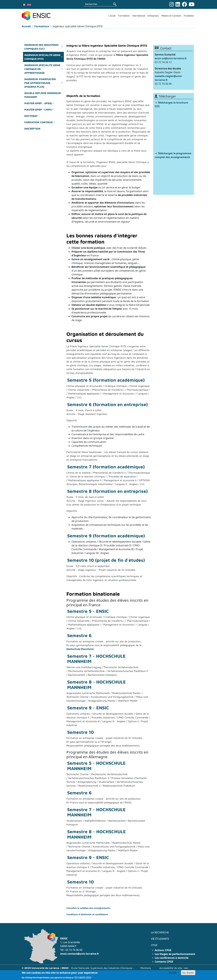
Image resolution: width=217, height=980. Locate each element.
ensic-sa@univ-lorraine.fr (171, 58)
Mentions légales (145, 970)
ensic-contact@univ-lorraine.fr (79, 953)
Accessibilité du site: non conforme (173, 970)
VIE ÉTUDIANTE (160, 939)
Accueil (26, 26)
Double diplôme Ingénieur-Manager (43, 95)
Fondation (189, 15)
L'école (112, 15)
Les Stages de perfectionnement (175, 954)
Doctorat (31, 115)
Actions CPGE (163, 950)
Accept (172, 972)
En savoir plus (83, 977)
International (138, 15)
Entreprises (153, 15)
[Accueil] (37, 15)
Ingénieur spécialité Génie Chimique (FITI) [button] (42, 57)
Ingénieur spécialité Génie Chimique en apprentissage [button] (42, 69)
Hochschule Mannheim (80, 649)
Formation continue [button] (38, 122)
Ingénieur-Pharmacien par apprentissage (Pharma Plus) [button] (40, 83)
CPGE (154, 945)
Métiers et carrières (171, 15)
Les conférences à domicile (171, 958)
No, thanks (188, 972)
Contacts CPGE (164, 961)
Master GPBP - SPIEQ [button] (38, 103)
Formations (124, 15)
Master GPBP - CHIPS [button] (38, 109)
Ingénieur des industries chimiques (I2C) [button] (41, 46)
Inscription (32, 128)
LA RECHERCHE (160, 932)
